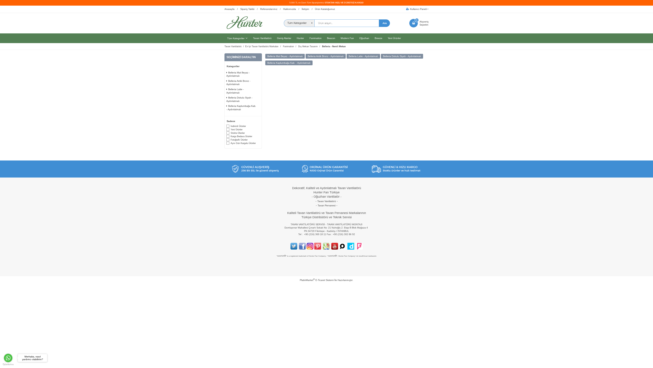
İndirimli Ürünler (238, 126)
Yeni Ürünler (236, 129)
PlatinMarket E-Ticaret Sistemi (317, 280)
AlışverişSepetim (424, 23)
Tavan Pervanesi (327, 205)
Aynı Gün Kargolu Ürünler (243, 143)
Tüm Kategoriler (236, 38)
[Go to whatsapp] (8, 358)
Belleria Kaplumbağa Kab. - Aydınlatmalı (241, 108)
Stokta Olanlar (238, 133)
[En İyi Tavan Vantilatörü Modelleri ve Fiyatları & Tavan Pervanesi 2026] (244, 30)
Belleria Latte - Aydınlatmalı (235, 91)
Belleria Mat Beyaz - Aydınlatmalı (238, 74)
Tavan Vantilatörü (326, 201)
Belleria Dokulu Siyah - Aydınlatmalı (239, 99)
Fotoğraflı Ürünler (239, 140)
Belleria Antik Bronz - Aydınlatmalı (238, 83)
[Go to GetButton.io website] (8, 364)
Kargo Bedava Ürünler (241, 136)
